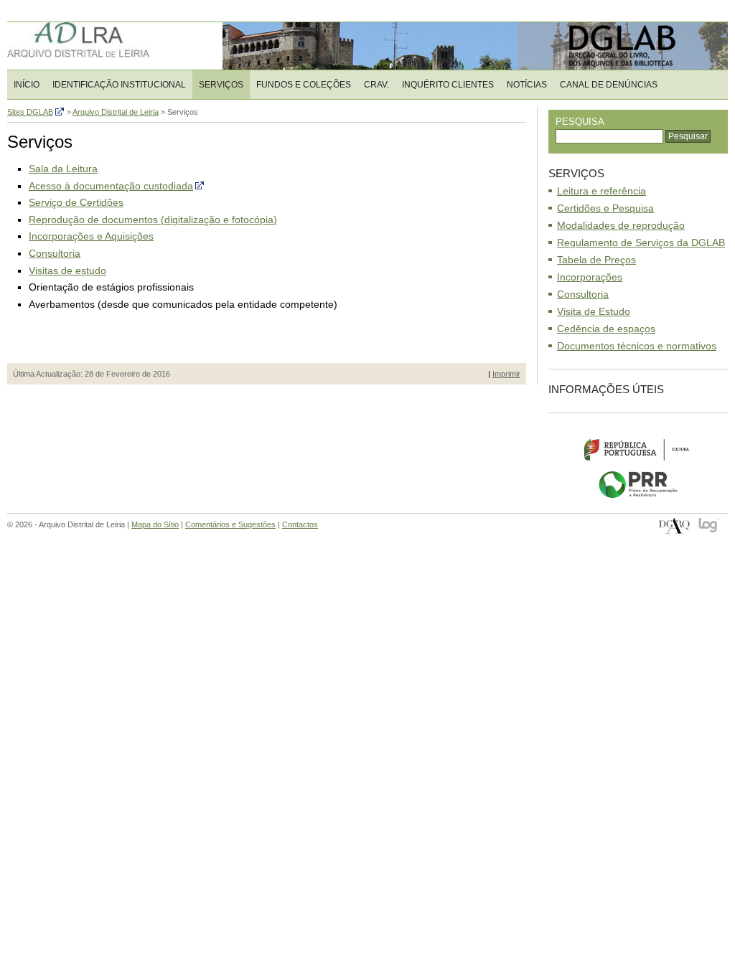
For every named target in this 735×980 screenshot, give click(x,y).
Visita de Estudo (593, 311)
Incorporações (589, 277)
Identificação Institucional (119, 85)
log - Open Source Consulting (709, 526)
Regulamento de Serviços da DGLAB (641, 242)
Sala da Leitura (63, 168)
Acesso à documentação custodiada (111, 186)
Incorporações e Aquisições (91, 236)
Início (26, 85)
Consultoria (54, 253)
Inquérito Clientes (448, 85)
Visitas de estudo (67, 270)
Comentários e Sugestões (230, 524)
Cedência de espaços (606, 328)
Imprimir (506, 373)
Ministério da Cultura (638, 449)
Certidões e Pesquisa (605, 208)
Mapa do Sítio (155, 524)
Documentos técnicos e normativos (636, 346)
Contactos (300, 524)
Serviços (221, 85)
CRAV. (376, 85)
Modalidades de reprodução (621, 225)
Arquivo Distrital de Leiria (100, 46)
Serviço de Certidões (76, 202)
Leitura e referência (601, 191)
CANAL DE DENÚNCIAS (608, 85)
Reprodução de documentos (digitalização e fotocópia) (153, 219)
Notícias (527, 85)
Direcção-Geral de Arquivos (674, 526)
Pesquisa (580, 121)
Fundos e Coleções (303, 85)
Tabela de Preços (596, 259)
